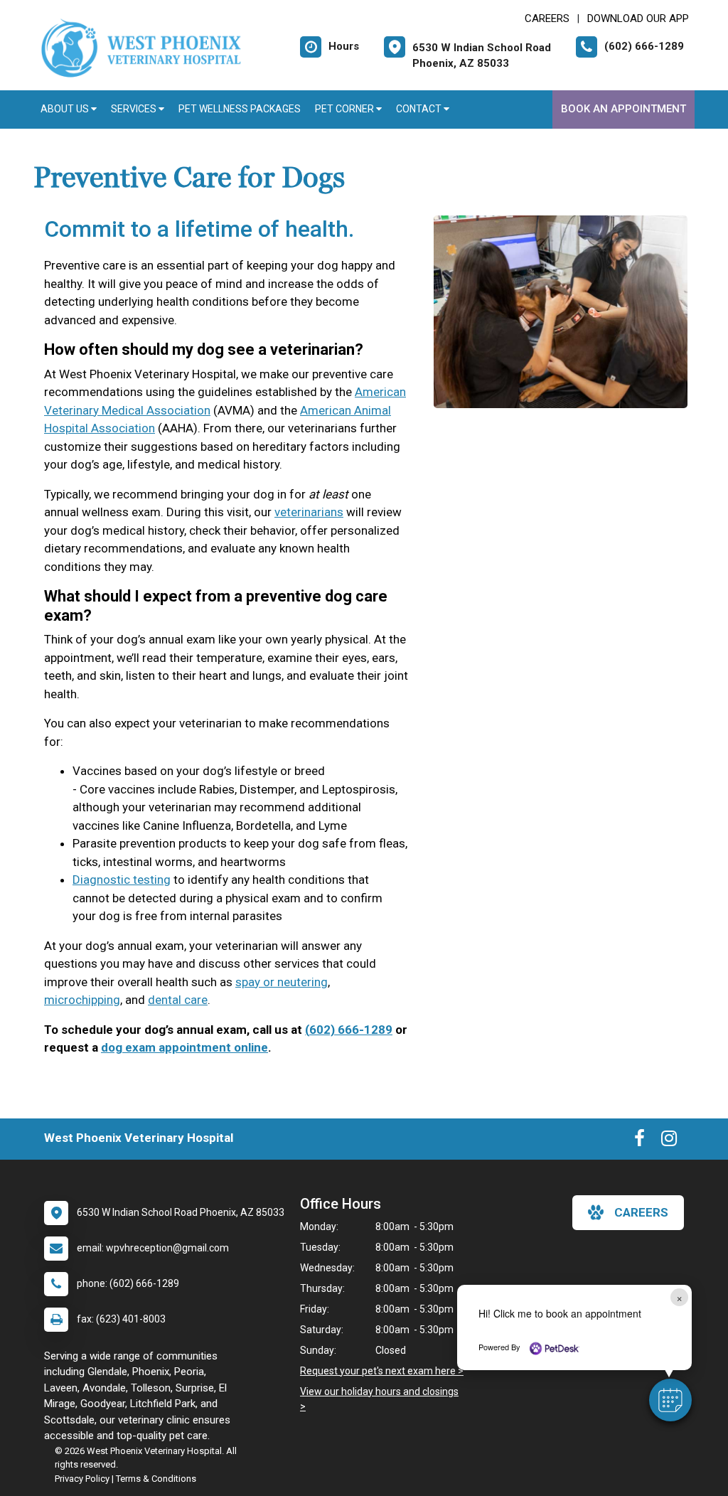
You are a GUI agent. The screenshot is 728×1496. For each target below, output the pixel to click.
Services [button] (135, 108)
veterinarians (308, 512)
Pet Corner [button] (345, 108)
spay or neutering (281, 982)
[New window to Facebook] (639, 1141)
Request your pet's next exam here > (382, 1371)
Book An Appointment (623, 108)
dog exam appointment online (184, 1047)
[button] (670, 1400)
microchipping (82, 1000)
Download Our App (638, 18)
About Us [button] (66, 108)
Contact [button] (420, 108)
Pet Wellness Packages (239, 108)
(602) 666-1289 (348, 1029)
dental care (178, 1000)
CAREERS (547, 18)
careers (641, 1212)
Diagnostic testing (122, 879)
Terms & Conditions (156, 1478)
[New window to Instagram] (669, 1141)
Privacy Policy (82, 1478)
